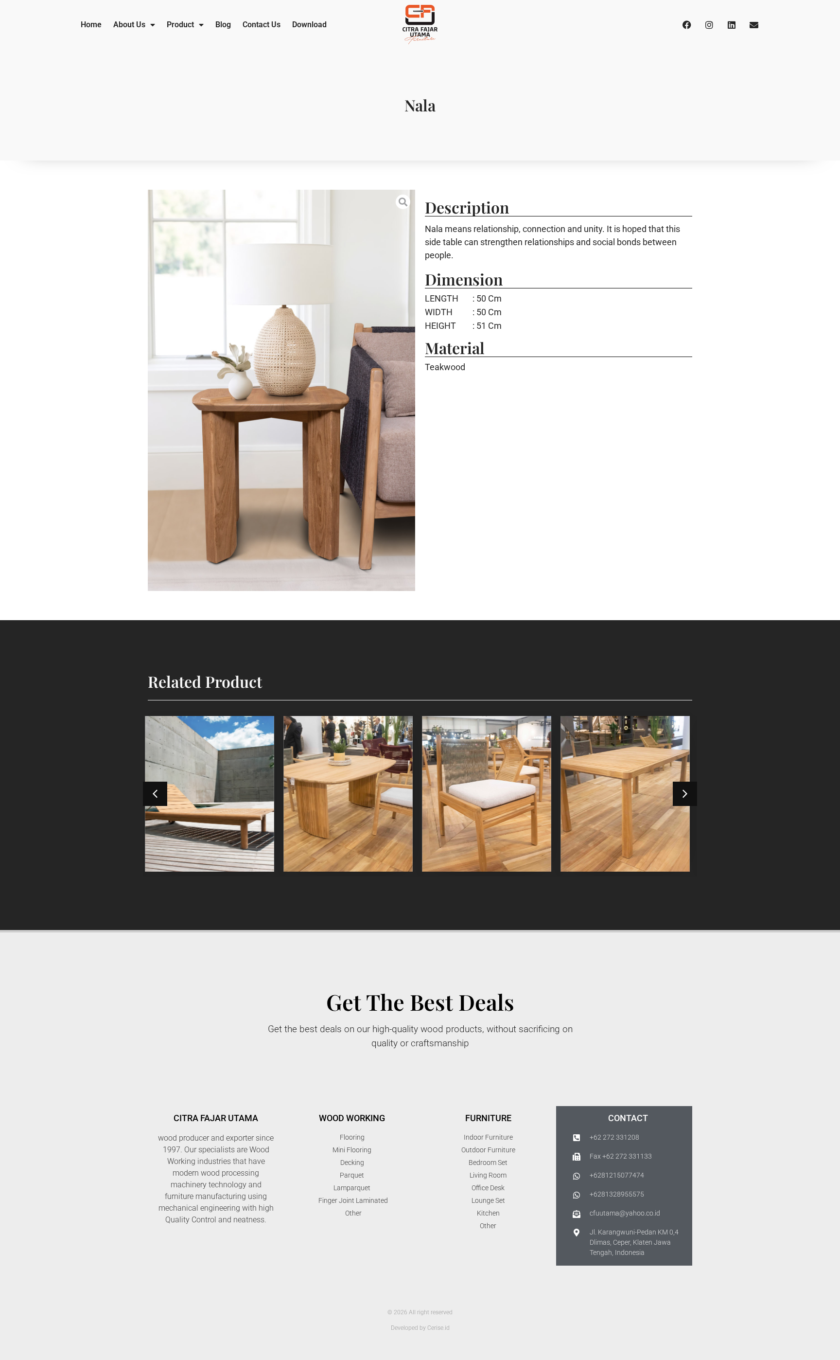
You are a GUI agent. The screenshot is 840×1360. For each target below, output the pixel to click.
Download (309, 24)
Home (91, 24)
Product (180, 24)
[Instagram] (709, 25)
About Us (129, 24)
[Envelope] (754, 25)
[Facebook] (687, 25)
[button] (155, 794)
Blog (223, 24)
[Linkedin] (731, 25)
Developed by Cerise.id (420, 1327)
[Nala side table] (281, 390)
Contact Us (261, 24)
